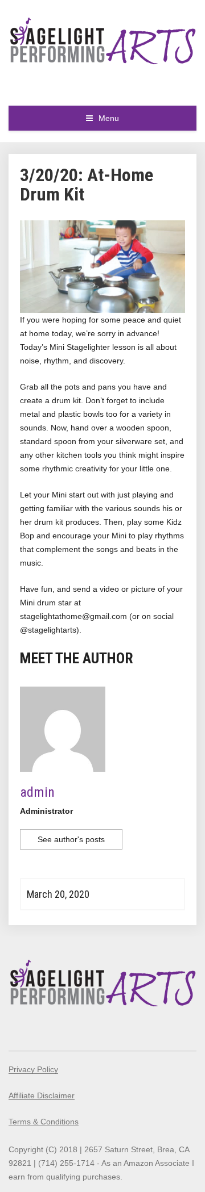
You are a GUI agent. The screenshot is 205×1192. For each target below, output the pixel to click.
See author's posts (71, 839)
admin (37, 792)
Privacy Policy (33, 1069)
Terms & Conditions (44, 1121)
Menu (109, 118)
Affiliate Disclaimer (42, 1095)
